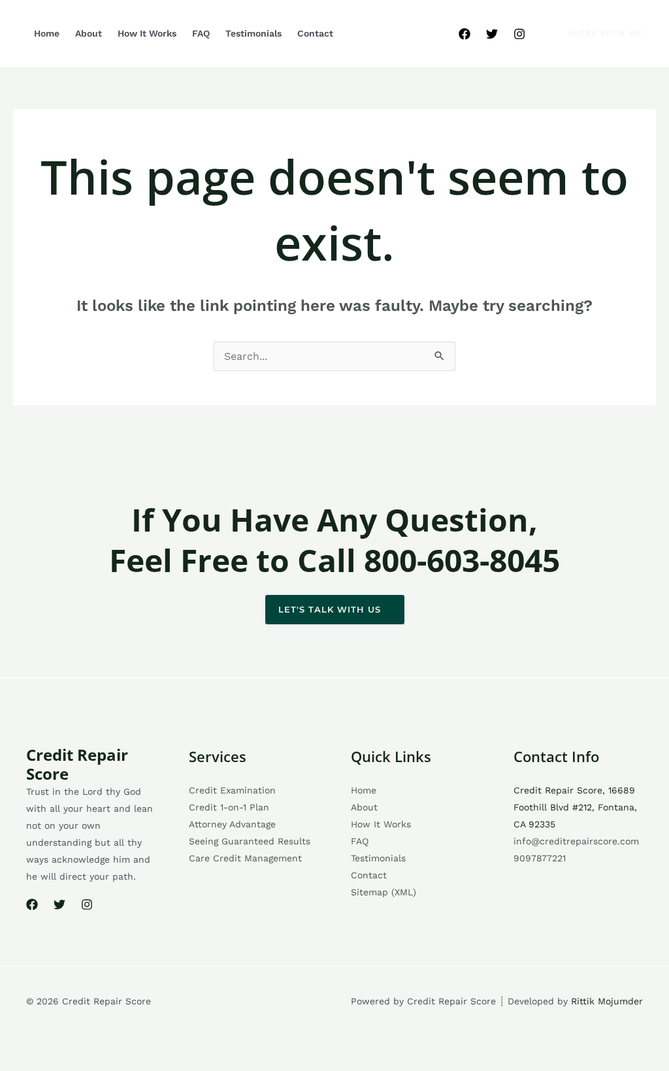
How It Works (147, 33)
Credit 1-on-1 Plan (229, 807)
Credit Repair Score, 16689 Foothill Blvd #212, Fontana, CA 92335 (575, 807)
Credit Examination (232, 790)
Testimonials (253, 33)
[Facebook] (464, 34)
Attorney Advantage (232, 824)
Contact (315, 33)
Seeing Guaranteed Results (249, 841)
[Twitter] (492, 34)
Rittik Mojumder (607, 1001)
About (88, 33)
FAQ (201, 33)
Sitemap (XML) (383, 892)
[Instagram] (519, 34)
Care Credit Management (245, 858)
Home (46, 33)
